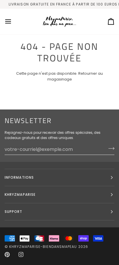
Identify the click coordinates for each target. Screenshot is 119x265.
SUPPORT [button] (14, 211)
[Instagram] (21, 254)
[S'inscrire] (109, 148)
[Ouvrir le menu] (13, 21)
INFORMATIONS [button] (19, 177)
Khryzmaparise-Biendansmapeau (43, 246)
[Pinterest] (7, 254)
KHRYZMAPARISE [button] (20, 194)
